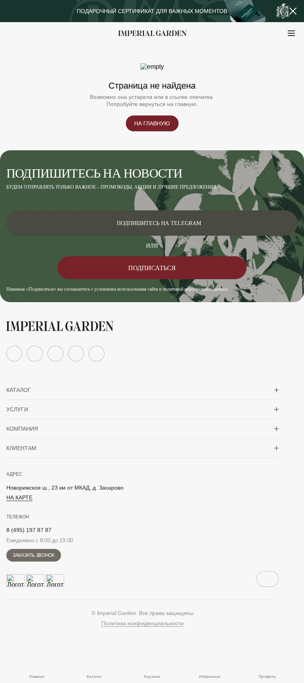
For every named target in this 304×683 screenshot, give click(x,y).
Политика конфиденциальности (142, 623)
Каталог (18, 390)
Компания (22, 429)
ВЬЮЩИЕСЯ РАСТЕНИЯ (55, 52)
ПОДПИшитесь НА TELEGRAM (159, 223)
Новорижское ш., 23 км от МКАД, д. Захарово (65, 487)
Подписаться (152, 268)
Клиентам (21, 448)
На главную (152, 123)
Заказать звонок (34, 555)
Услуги (17, 409)
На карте (19, 497)
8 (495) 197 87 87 (28, 530)
